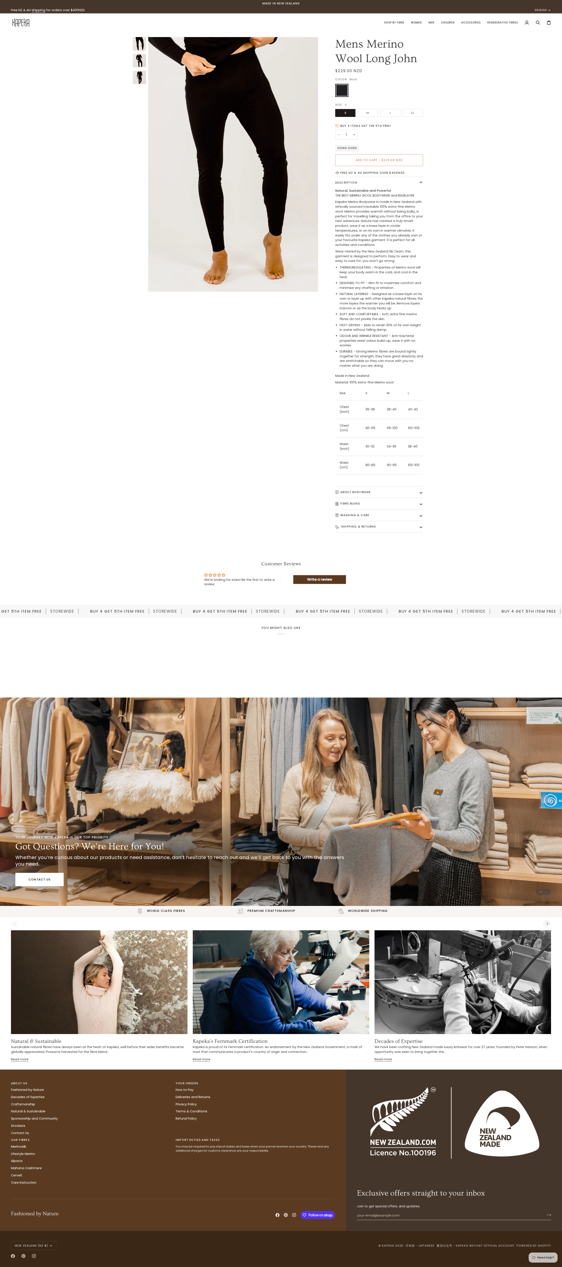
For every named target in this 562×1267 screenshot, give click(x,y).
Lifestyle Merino (23, 1154)
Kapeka (388, 1246)
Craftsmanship (23, 1104)
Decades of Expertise (399, 1041)
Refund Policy (186, 1118)
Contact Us (39, 879)
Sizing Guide (347, 148)
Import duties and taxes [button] (198, 1140)
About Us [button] (19, 1083)
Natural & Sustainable (36, 1041)
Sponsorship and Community (34, 1118)
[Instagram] (294, 1215)
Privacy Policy (186, 1104)
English (541, 10)
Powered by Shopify (534, 1246)
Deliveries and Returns (193, 1097)
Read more (20, 1059)
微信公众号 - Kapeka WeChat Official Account (475, 1246)
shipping (38, 10)
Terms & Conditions (191, 1111)
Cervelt (16, 1175)
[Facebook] (277, 1215)
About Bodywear (355, 492)
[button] (394, 22)
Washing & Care (354, 515)
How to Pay (184, 1090)
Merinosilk (18, 1146)
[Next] (547, 924)
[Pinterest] (286, 1215)
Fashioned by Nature (27, 1090)
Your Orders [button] (187, 1083)
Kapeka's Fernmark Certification (230, 1041)
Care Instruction (23, 1182)
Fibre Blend (350, 503)
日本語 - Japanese (419, 1246)
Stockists (18, 1126)
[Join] (547, 1215)
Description (346, 183)
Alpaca (16, 1161)
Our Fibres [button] (20, 1140)
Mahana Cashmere (26, 1168)
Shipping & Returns (358, 526)
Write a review (319, 579)
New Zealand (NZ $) (31, 1246)
